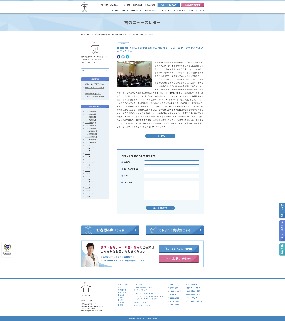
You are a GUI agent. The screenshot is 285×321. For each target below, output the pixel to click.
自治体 (120, 300)
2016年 (87, 173)
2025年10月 (89, 137)
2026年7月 (89, 114)
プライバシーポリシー (195, 301)
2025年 (87, 148)
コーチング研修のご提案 (143, 287)
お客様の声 (104, 5)
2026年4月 (89, 123)
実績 (200, 10)
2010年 (87, 190)
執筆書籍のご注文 (193, 294)
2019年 (87, 165)
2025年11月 (89, 134)
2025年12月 (89, 131)
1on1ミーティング (141, 302)
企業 (119, 287)
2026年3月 (89, 125)
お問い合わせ (174, 305)
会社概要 (127, 5)
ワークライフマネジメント (153, 10)
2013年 (87, 182)
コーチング (134, 10)
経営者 (120, 297)
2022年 (87, 156)
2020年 (87, 162)
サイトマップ (192, 298)
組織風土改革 (138, 5)
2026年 (87, 145)
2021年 (87, 159)
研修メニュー (120, 10)
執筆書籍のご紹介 (193, 291)
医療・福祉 (122, 292)
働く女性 (121, 295)
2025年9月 (89, 139)
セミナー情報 (192, 284)
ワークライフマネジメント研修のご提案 (148, 296)
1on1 (170, 10)
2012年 (87, 185)
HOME (83, 34)
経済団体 (121, 302)
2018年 (87, 168)
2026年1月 (89, 128)
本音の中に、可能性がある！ (95, 84)
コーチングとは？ (140, 290)
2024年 (87, 151)
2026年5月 (89, 120)
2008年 (87, 196)
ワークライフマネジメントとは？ (146, 299)
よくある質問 (150, 5)
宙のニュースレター (93, 34)
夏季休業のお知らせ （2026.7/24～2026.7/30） (95, 95)
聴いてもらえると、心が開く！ (94, 89)
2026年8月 (89, 111)
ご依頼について (116, 5)
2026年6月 (89, 117)
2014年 (87, 179)
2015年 (87, 176)
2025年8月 (89, 142)
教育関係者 (122, 290)
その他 (120, 305)
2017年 (87, 171)
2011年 (87, 187)
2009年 (87, 193)
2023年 (87, 154)
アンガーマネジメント (185, 10)
